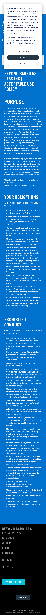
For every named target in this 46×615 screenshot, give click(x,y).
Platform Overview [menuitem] (11, 533)
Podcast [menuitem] (6, 548)
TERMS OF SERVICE (18, 611)
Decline (23, 63)
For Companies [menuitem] (9, 538)
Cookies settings (23, 51)
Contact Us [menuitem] (7, 553)
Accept (23, 57)
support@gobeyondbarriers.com (19, 185)
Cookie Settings (23, 597)
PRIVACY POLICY (28, 611)
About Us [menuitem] (6, 543)
